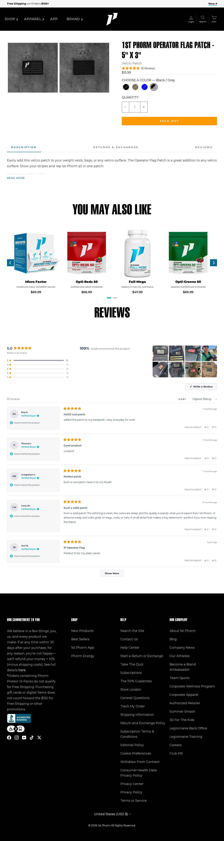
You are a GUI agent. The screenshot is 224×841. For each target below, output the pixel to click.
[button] (138, 68)
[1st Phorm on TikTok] (32, 737)
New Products (82, 631)
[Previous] (10, 262)
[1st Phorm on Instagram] (17, 737)
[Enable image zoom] (33, 68)
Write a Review (204, 387)
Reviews (204, 147)
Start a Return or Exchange (141, 656)
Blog (173, 639)
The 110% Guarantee (136, 681)
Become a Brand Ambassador (183, 667)
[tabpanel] (112, 169)
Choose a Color (148, 80)
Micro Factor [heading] (36, 282)
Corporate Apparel (184, 695)
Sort (183, 399)
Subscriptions (131, 673)
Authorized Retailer (185, 703)
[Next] (213, 262)
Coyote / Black (126, 87)
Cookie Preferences (135, 753)
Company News (182, 648)
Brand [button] (73, 19)
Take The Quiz (131, 664)
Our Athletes (180, 656)
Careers (176, 745)
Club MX (176, 753)
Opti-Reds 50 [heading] (87, 282)
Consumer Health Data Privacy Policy (138, 772)
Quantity (130, 97)
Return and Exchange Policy (142, 723)
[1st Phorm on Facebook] (9, 737)
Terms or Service (133, 801)
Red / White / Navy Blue (144, 87)
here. (22, 670)
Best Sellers (80, 639)
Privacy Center (132, 784)
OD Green (135, 87)
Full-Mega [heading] (137, 282)
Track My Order (132, 706)
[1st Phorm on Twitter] (39, 737)
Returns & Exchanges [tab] (115, 147)
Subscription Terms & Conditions (137, 734)
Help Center (129, 648)
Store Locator (130, 689)
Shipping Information (137, 715)
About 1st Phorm (183, 631)
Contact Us (129, 639)
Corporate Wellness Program (192, 686)
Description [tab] (24, 147)
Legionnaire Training (186, 737)
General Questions (134, 698)
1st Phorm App (82, 648)
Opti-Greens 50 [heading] (188, 282)
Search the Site (132, 631)
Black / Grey (153, 87)
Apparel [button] (32, 19)
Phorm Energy (82, 656)
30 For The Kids (182, 720)
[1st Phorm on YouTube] (24, 737)
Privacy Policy (131, 792)
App (54, 19)
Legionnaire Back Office (188, 728)
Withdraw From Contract (140, 762)
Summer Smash (182, 711)
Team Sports (180, 678)
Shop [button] (10, 19)
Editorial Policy (132, 745)
